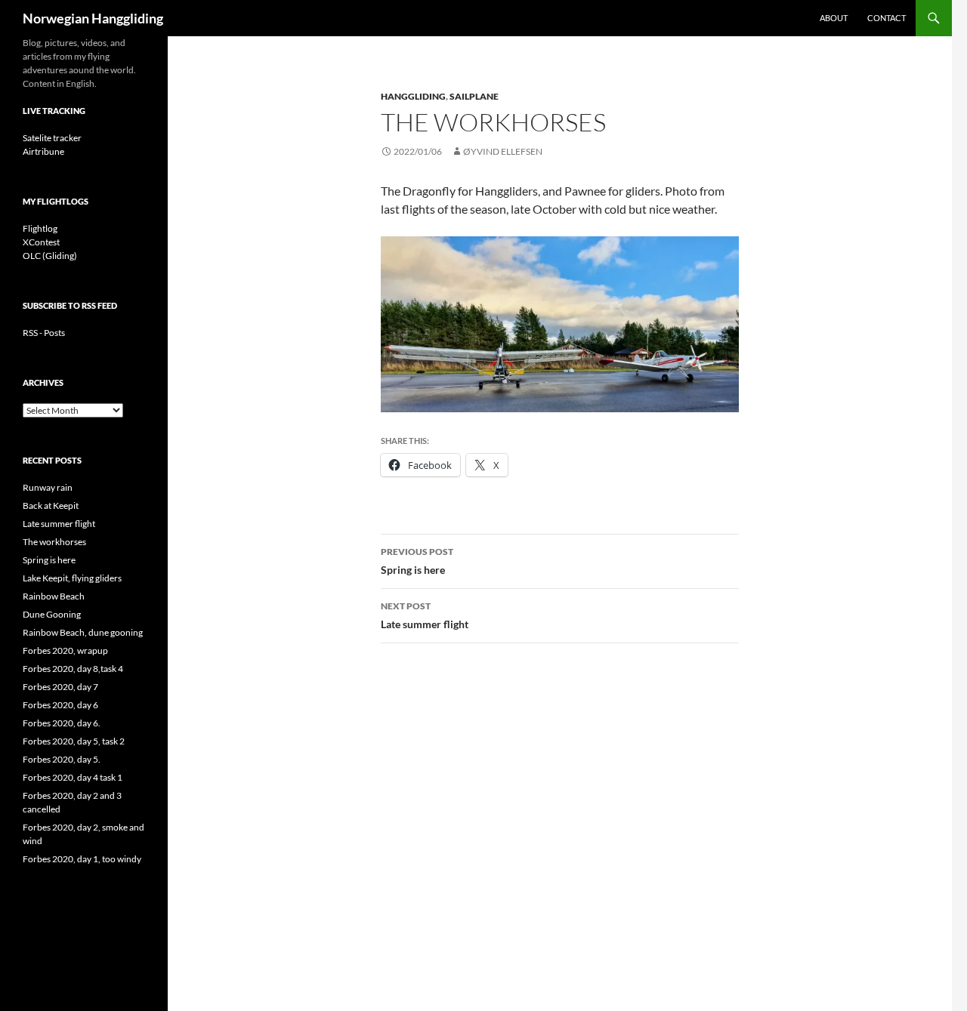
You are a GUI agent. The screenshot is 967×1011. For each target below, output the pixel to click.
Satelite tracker (52, 137)
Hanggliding (413, 96)
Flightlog (40, 228)
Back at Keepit (51, 505)
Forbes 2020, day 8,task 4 (73, 668)
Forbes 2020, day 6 (60, 704)
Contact (886, 18)
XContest (41, 242)
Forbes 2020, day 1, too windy (82, 859)
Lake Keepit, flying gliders (72, 578)
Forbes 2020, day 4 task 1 (72, 777)
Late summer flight (424, 615)
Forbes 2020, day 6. (61, 723)
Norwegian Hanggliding (93, 18)
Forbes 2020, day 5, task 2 (74, 741)
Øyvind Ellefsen (502, 151)
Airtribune (43, 151)
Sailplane (474, 96)
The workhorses (54, 541)
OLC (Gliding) (50, 255)
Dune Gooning (52, 614)
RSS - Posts (44, 332)
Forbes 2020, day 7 (60, 686)
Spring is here (417, 561)
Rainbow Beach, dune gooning (83, 632)
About (834, 18)
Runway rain (48, 487)
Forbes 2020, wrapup (65, 650)
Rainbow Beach (54, 596)
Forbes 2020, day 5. (61, 759)
